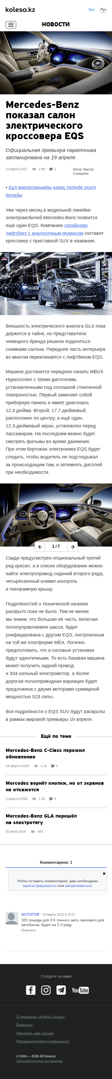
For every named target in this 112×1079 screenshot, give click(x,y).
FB (30, 990)
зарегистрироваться (40, 886)
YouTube (80, 990)
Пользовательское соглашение (39, 1061)
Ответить (28, 930)
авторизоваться (78, 886)
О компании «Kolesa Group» (40, 1017)
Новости (56, 25)
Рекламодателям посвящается (42, 1041)
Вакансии (24, 1025)
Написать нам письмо (35, 1033)
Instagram (46, 990)
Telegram (61, 990)
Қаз (91, 9)
